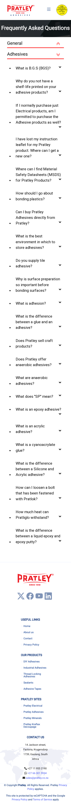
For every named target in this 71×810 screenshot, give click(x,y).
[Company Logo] (20, 10)
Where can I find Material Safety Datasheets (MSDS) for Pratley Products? (38, 175)
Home (26, 626)
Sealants (28, 682)
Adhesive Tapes (32, 689)
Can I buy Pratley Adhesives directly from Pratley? (35, 217)
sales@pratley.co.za (37, 778)
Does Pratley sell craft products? (34, 343)
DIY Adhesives (31, 661)
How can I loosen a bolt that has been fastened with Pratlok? (35, 493)
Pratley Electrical (32, 706)
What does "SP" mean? (34, 396)
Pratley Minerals (32, 718)
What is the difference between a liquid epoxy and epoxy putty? (38, 536)
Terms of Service (42, 799)
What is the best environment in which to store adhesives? (35, 242)
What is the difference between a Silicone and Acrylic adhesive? (35, 469)
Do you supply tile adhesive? (30, 263)
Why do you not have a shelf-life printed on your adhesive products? (36, 87)
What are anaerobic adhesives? (32, 381)
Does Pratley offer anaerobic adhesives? (34, 362)
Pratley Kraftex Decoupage (31, 725)
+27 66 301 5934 (37, 773)
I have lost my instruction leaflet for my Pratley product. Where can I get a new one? (37, 147)
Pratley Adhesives (33, 712)
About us (28, 632)
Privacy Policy (31, 644)
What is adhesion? (31, 303)
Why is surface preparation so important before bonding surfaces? (38, 284)
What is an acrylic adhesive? (30, 429)
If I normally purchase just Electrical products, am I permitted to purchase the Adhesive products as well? (38, 114)
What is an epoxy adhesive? (38, 409)
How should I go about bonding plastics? (34, 196)
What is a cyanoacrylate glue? (35, 447)
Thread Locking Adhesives (32, 675)
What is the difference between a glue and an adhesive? (34, 322)
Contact (27, 638)
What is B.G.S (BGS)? (33, 68)
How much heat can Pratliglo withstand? (32, 515)
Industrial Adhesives (34, 668)
